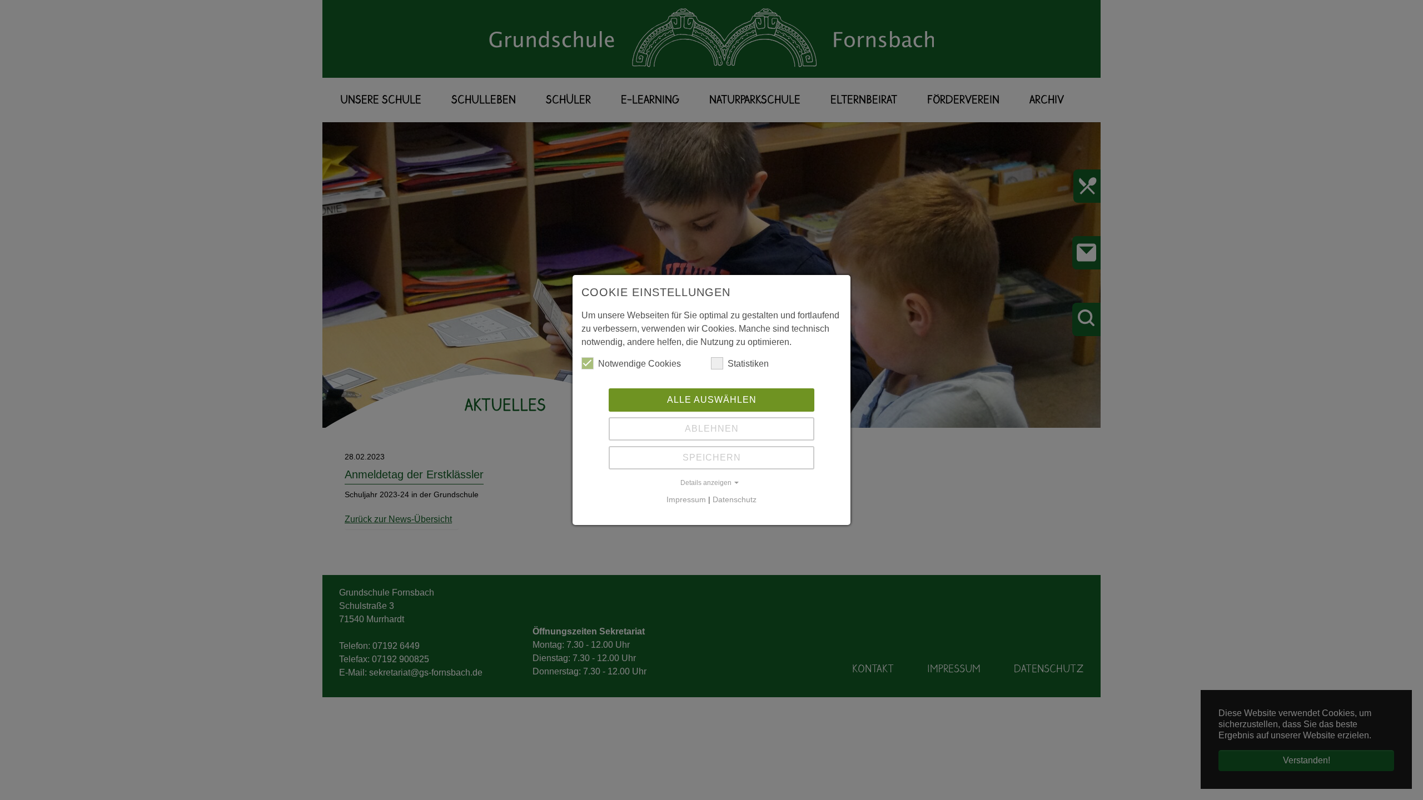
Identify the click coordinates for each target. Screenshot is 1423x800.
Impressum (686, 499)
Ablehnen (712, 428)
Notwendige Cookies (639, 363)
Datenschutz (735, 499)
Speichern (712, 457)
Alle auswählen (712, 399)
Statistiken (748, 363)
